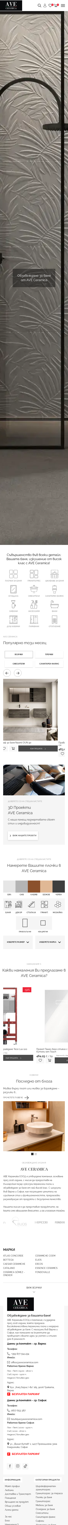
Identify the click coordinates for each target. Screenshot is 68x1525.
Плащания (10, 1498)
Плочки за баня (13, 581)
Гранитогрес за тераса (49, 1493)
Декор (18, 912)
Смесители (34, 596)
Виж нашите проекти (24, 835)
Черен (59, 895)
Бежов (46, 895)
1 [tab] (32, 1154)
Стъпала (31, 912)
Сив (22, 895)
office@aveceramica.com (24, 1362)
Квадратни (43, 932)
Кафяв (34, 895)
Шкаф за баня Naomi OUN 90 (15, 742)
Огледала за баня (45, 1509)
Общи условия (13, 1506)
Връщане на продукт (17, 1502)
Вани (54, 611)
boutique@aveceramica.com (26, 1419)
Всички (19, 654)
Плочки (49, 654)
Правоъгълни (25, 932)
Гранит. (44, 912)
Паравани (34, 626)
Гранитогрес (34, 581)
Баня (8, 912)
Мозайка (57, 912)
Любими (9, 1490)
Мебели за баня (44, 1505)
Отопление (54, 626)
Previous (7, 673)
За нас (8, 1516)
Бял (9, 895)
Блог (7, 1520)
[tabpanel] (34, 1119)
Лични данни (11, 1510)
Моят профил (12, 1486)
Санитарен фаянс (54, 596)
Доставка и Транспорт (18, 1494)
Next (18, 673)
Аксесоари (34, 611)
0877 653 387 (18, 1410)
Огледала (13, 596)
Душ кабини (13, 626)
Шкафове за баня (54, 581)
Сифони (13, 611)
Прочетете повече (13, 1098)
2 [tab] (35, 1154)
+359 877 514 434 (20, 1353)
